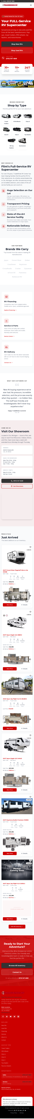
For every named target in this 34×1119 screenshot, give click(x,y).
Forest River (16, 260)
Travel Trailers (5, 1048)
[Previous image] (3, 556)
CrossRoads (7, 268)
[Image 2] (18, 567)
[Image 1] (16, 567)
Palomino (22, 273)
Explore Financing (9, 310)
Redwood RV (17, 277)
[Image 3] (17, 696)
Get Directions (18, 486)
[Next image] (31, 556)
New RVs (3, 1025)
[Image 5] (21, 696)
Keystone (23, 264)
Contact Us (7, 362)
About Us (4, 1037)
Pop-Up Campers (6, 1066)
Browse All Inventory (17, 965)
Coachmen (11, 264)
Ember (27, 260)
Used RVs (4, 1028)
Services (3, 1034)
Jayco (6, 260)
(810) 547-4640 (11, 59)
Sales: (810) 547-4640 (8, 1)
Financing (4, 1031)
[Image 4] (19, 696)
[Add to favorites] (30, 547)
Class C (3, 1060)
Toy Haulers (4, 1063)
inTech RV (11, 273)
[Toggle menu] (31, 5)
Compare (29, 550)
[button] (17, 594)
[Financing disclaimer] (14, 584)
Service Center (8, 336)
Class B (3, 1057)
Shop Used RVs (17, 50)
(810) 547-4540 (26, 1082)
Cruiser (18, 268)
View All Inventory (16, 926)
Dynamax (28, 268)
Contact (3, 1040)
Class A (3, 1054)
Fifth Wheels (4, 1051)
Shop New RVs (17, 44)
